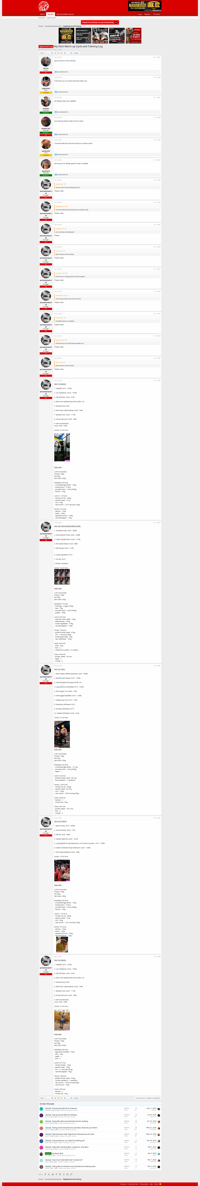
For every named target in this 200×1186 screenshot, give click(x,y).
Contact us (123, 1184)
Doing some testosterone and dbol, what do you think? (74, 1127)
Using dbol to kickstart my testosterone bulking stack (74, 1166)
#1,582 (158, 77)
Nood (154, 1155)
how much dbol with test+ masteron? (67, 1160)
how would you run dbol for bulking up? (68, 1140)
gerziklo (47, 1130)
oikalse (47, 1162)
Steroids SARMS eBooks (65, 14)
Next (76, 53)
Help (151, 1184)
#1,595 (158, 358)
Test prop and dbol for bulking (64, 1115)
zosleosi (47, 1168)
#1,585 (158, 140)
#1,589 (158, 224)
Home (42, 14)
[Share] (154, 57)
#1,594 (158, 336)
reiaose (47, 1123)
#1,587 (158, 180)
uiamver (47, 1136)
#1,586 (158, 160)
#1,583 (158, 97)
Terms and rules (133, 1184)
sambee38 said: (60, 206)
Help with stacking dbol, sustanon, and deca (70, 1147)
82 (65, 53)
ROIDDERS (153, 1129)
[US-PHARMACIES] (100, 35)
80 (58, 53)
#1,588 (158, 202)
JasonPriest (153, 1123)
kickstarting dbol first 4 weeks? (64, 1108)
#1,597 (158, 522)
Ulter (154, 1136)
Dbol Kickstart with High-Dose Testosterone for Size (73, 1134)
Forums (50, 14)
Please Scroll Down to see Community (98, 22)
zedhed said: (59, 184)
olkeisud (47, 1149)
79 (55, 53)
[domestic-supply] (83, 35)
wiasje (47, 1142)
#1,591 (158, 269)
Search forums (51, 18)
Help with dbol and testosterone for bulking (70, 1121)
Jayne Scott (153, 1116)
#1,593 (158, 314)
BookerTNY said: (61, 295)
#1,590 (158, 247)
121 (71, 53)
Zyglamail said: (60, 340)
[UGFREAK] (117, 35)
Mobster (153, 1110)
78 (52, 53)
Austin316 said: (60, 273)
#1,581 (158, 57)
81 (61, 53)
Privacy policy (144, 1184)
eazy (46, 1155)
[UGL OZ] (66, 35)
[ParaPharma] (133, 35)
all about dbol (57, 1153)
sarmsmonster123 (45, 49)
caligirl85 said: (60, 229)
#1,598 (158, 666)
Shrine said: (59, 251)
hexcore (47, 1117)
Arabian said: (60, 318)
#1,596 (158, 380)
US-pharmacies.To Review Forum (65, 1155)
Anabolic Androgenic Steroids (69, 1110)
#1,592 (158, 291)
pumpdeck (48, 1110)
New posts (42, 18)
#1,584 (158, 117)
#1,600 (158, 956)
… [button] (48, 53)
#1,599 (158, 818)
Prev (42, 53)
